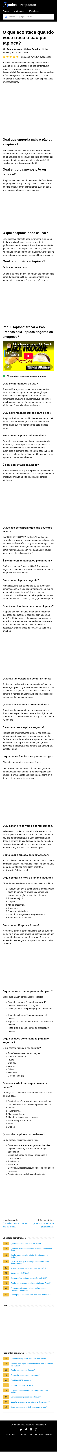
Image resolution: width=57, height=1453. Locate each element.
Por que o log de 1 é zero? (22, 1385)
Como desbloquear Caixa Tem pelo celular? (29, 1358)
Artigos (6, 11)
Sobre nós (10, 1434)
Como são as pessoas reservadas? (25, 1375)
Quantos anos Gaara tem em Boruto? (26, 1243)
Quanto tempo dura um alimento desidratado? (30, 1402)
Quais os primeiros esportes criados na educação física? (31, 1250)
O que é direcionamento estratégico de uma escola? (29, 1391)
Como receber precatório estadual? (26, 1397)
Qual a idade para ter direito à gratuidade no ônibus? (29, 1256)
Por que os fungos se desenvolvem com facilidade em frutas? (32, 1365)
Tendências (18, 11)
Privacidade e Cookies (41, 1434)
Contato (22, 1434)
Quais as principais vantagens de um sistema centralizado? (30, 1262)
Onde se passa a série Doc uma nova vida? (29, 1407)
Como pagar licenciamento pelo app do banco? (31, 1295)
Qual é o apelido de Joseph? (23, 1370)
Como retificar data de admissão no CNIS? (29, 1278)
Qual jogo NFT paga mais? (22, 1380)
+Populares (33, 11)
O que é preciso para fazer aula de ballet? (28, 1268)
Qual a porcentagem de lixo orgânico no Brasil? (31, 1283)
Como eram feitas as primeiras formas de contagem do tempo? (28, 1289)
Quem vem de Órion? (20, 1273)
